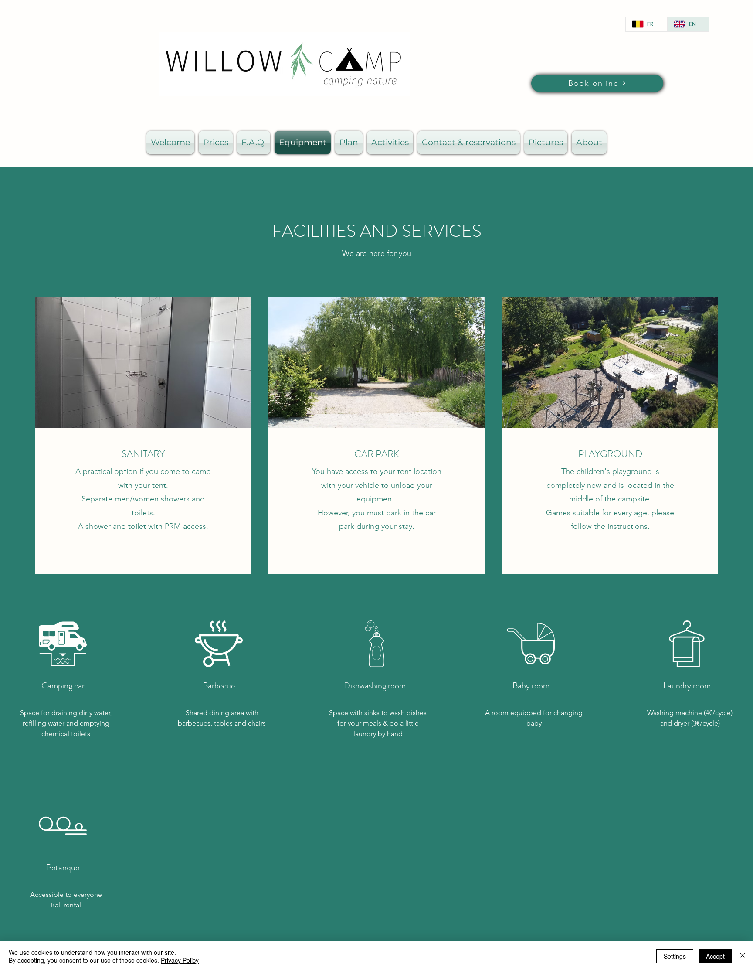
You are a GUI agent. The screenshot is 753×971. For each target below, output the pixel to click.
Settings (675, 956)
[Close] (742, 956)
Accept (715, 956)
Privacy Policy (180, 960)
